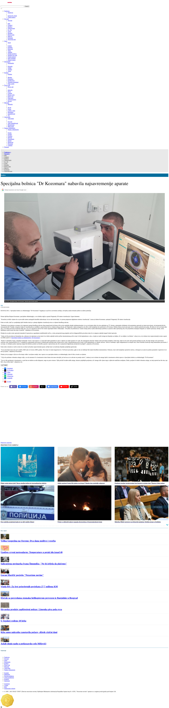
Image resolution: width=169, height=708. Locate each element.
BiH (5, 155)
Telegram (9, 374)
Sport (5, 41)
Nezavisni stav (8, 171)
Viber (8, 372)
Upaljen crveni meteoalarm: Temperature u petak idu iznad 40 (31, 552)
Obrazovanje (7, 160)
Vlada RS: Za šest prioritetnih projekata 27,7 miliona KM (29, 586)
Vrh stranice (5, 654)
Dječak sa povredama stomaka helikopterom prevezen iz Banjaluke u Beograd (39, 598)
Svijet (5, 163)
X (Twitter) (10, 370)
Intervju (6, 168)
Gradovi (6, 157)
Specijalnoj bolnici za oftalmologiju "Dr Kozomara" (25, 337)
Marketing (7, 674)
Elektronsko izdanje (9, 688)
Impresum (7, 681)
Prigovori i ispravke (6, 442)
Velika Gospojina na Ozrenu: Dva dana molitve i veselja (28, 541)
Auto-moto (7, 117)
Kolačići (6, 679)
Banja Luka (7, 166)
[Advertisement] (53, 403)
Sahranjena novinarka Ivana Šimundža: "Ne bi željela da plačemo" (34, 563)
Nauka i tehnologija (9, 128)
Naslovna (7, 11)
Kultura (6, 72)
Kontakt (6, 673)
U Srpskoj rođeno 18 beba (13, 621)
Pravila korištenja (9, 676)
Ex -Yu (6, 162)
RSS (5, 687)
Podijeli (5, 365)
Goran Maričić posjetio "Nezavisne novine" (22, 575)
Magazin (6, 103)
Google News (53, 386)
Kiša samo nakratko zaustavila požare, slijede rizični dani (29, 632)
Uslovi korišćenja (9, 677)
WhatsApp (10, 376)
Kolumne (6, 169)
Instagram (34, 386)
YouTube (65, 386)
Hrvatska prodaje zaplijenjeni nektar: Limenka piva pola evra (31, 609)
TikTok (75, 386)
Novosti (6, 19)
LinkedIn (9, 378)
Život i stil (7, 85)
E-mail (9, 381)
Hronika (6, 165)
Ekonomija (7, 61)
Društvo (6, 158)
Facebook (10, 368)
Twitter (6, 685)
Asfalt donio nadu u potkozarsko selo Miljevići (23, 643)
